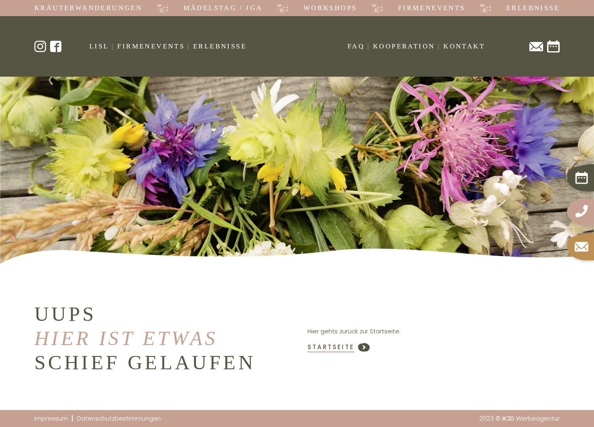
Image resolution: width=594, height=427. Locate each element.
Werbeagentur (531, 418)
